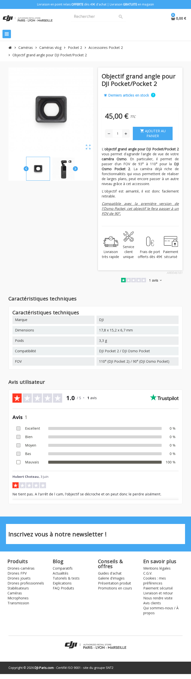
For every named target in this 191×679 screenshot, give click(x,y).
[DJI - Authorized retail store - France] (27, 18)
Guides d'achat (110, 573)
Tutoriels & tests (66, 578)
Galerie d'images (111, 578)
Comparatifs (63, 568)
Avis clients (152, 603)
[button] (153, 94)
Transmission (18, 603)
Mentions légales (157, 568)
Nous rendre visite (158, 598)
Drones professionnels (25, 583)
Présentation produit (114, 583)
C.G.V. (147, 573)
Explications (62, 583)
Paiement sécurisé (158, 588)
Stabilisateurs (18, 588)
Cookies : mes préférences (154, 580)
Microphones (18, 598)
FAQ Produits (63, 588)
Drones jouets (19, 578)
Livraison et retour (158, 593)
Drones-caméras (21, 568)
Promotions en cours (115, 588)
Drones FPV (17, 573)
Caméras (14, 593)
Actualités (60, 573)
